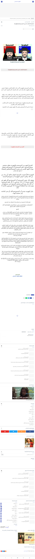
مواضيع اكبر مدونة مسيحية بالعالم (28, 422)
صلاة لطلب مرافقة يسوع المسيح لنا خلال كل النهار (21, 375)
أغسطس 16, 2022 (25, 348)
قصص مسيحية (31, 421)
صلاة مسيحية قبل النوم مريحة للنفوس (23, 349)
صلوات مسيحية (31, 417)
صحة (32, 416)
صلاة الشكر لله (26, 379)
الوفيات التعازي (31, 412)
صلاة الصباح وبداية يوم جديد (24, 353)
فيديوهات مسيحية (30, 419)
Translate (7, 527)
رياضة (32, 414)
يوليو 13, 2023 (26, 374)
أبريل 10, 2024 (26, 477)
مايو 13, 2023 (26, 352)
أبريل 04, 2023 (26, 361)
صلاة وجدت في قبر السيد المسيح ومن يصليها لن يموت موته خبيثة (19, 362)
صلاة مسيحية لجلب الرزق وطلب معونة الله (22, 495)
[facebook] (30, 431)
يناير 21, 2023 (26, 378)
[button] (31, 298)
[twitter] (13, 431)
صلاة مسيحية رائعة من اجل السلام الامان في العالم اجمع (20, 366)
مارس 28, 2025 (26, 365)
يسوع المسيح (31, 424)
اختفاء (32, 407)
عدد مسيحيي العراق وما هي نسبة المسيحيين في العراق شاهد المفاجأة (19, 17)
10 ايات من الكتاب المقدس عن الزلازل (24, 504)
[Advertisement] (17, 10)
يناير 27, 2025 (26, 494)
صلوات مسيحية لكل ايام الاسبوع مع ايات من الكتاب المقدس (20, 478)
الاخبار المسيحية (31, 411)
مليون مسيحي (17, 1)
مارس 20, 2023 (26, 486)
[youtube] (5, 431)
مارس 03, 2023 (26, 503)
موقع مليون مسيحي (17, 276)
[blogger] (22, 431)
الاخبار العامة (31, 409)
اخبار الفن (32, 406)
